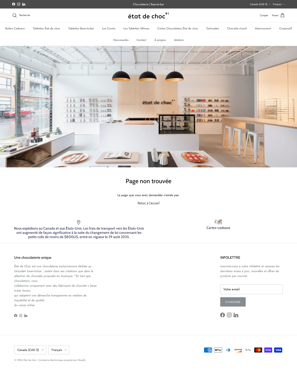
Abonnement (263, 28)
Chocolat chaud (237, 28)
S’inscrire (232, 302)
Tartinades (212, 28)
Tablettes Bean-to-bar (81, 28)
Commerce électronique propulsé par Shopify (61, 360)
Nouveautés (120, 40)
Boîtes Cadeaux (15, 28)
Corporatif (285, 28)
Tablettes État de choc (46, 28)
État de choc (30, 360)
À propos (160, 40)
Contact (141, 40)
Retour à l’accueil (148, 203)
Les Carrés (108, 28)
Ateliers (179, 40)
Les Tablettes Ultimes (136, 28)
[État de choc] (148, 15)
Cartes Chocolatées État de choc (177, 28)
